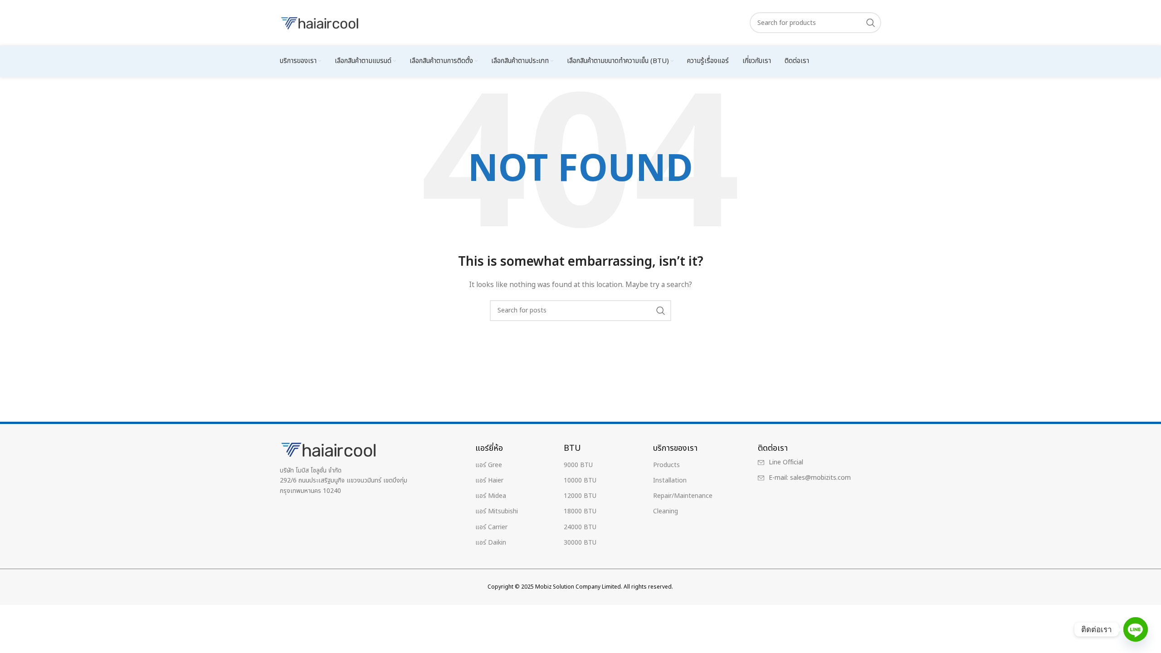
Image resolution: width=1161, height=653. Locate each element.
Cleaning (665, 511)
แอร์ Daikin (490, 542)
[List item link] (812, 463)
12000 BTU (580, 496)
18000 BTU (580, 511)
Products (666, 465)
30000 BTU (580, 542)
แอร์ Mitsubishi (496, 511)
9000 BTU (578, 465)
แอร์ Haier (489, 480)
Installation (670, 480)
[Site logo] (320, 22)
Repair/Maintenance (682, 496)
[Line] (1135, 629)
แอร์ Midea (490, 496)
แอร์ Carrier (491, 527)
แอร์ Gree (488, 465)
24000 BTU (580, 527)
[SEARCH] (870, 22)
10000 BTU (580, 480)
